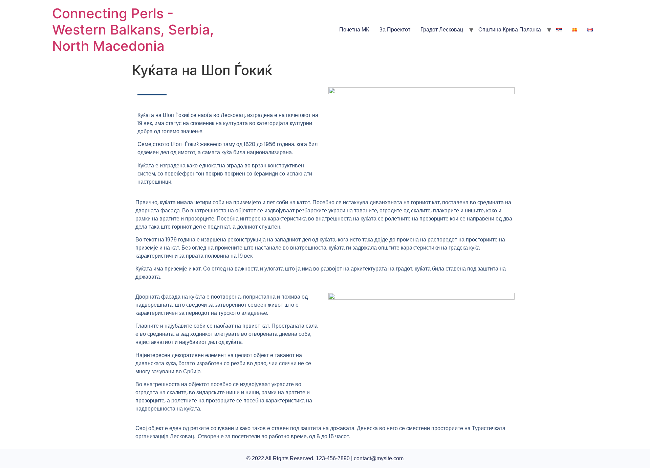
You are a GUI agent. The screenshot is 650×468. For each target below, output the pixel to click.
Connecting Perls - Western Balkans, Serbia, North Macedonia (133, 29)
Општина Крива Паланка (509, 29)
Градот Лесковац (441, 29)
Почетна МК (354, 29)
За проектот (394, 29)
